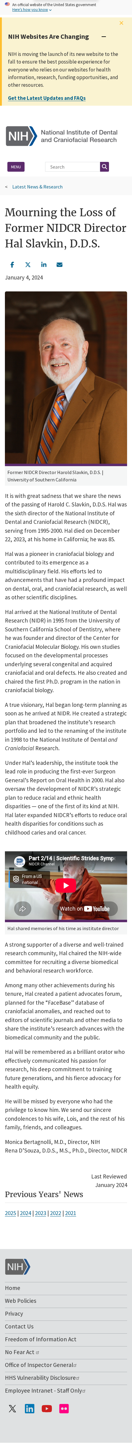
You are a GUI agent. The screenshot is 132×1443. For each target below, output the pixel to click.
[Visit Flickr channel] (63, 1408)
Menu (16, 167)
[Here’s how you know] (66, 7)
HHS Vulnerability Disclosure (40, 1377)
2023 (40, 1213)
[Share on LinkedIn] (44, 264)
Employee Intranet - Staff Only (43, 1390)
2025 (10, 1213)
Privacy (14, 1313)
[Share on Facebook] (12, 264)
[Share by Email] (59, 264)
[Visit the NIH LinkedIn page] (29, 1408)
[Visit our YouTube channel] (46, 1408)
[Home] (66, 135)
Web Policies (20, 1300)
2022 (55, 1213)
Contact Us (19, 1326)
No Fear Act (20, 1352)
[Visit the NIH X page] (12, 1408)
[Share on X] (28, 264)
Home (12, 1287)
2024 (25, 1213)
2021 (70, 1213)
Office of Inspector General (39, 1364)
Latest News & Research (37, 187)
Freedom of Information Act (40, 1339)
